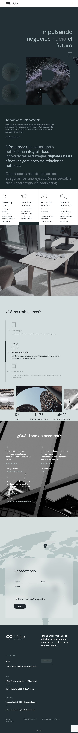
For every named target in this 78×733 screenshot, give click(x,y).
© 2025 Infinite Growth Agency (50, 719)
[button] (4, 399)
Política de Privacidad (29, 719)
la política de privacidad (37, 599)
